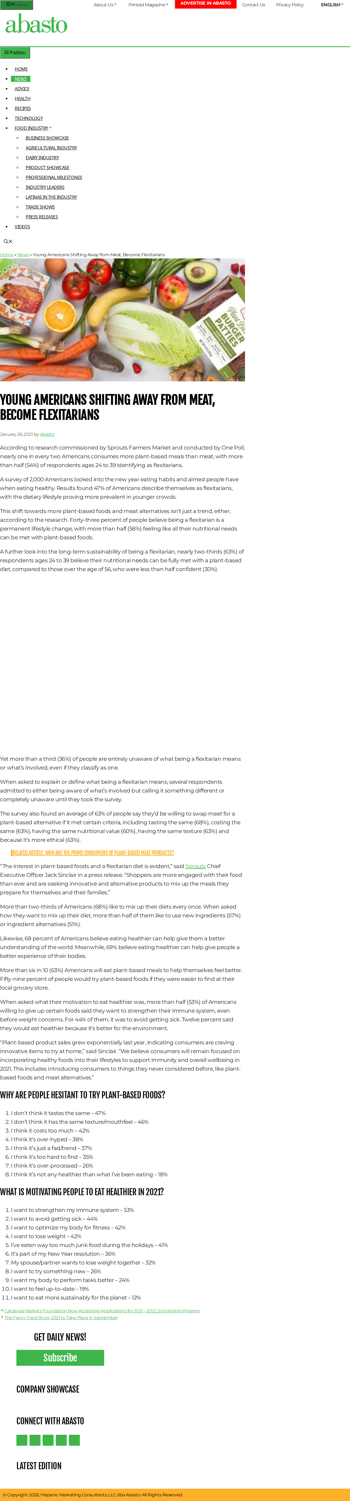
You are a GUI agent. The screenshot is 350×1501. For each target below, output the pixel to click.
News (21, 79)
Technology (29, 118)
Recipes (23, 108)
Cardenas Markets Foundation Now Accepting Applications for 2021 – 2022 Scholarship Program (102, 1310)
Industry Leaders (45, 187)
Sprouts (195, 866)
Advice (22, 89)
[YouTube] (61, 1440)
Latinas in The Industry (51, 197)
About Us (103, 4)
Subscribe (60, 1358)
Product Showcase (47, 168)
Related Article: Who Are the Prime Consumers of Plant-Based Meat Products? (93, 852)
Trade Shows (40, 207)
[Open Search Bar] (8, 242)
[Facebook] (74, 1440)
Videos (22, 227)
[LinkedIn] (35, 1440)
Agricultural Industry (51, 148)
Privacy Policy (290, 4)
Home (21, 69)
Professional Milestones (54, 177)
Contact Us (253, 4)
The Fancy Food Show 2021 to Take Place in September (61, 1317)
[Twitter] (21, 1440)
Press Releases (42, 217)
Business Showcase (47, 138)
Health (22, 99)
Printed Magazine (147, 4)
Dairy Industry (42, 158)
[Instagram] (48, 1440)
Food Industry (31, 128)
